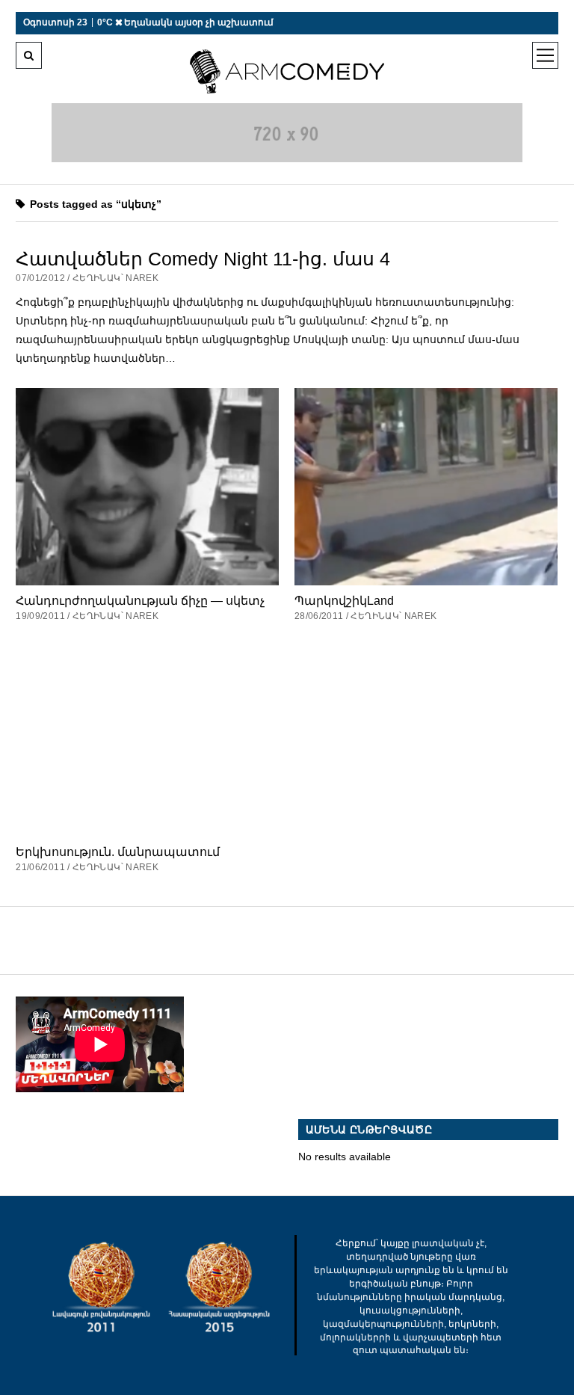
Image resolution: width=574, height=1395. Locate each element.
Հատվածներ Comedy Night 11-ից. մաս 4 (203, 258)
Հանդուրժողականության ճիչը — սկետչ (140, 600)
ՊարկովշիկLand (344, 600)
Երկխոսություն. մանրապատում (118, 851)
